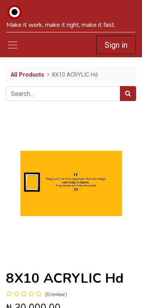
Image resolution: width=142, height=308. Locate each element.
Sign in (116, 45)
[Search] (128, 93)
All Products (27, 74)
